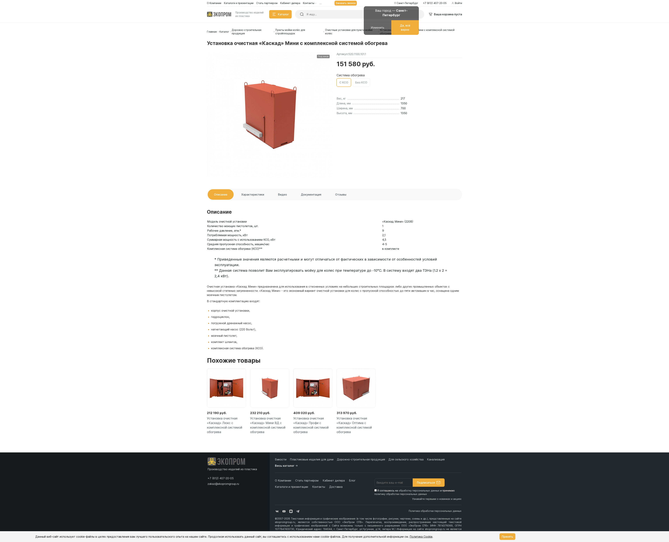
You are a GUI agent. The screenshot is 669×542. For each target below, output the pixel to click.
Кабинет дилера (334, 480)
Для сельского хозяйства (406, 459)
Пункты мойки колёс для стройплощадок (290, 31)
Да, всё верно (405, 27)
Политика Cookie (421, 536)
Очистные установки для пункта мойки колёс (348, 31)
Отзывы (340, 194)
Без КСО (361, 82)
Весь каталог (284, 465)
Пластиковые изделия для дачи (311, 459)
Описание (220, 194)
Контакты (318, 486)
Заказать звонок (346, 3)
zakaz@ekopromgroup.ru (223, 484)
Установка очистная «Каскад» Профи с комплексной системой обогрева (311, 425)
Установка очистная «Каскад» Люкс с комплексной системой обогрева (224, 425)
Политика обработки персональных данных (435, 510)
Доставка (336, 486)
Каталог (224, 31)
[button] (220, 478)
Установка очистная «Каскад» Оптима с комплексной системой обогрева (354, 425)
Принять (507, 536)
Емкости (280, 459)
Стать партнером (306, 480)
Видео (282, 194)
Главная (212, 31)
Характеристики (252, 194)
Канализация (436, 459)
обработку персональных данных (419, 490)
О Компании (283, 480)
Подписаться (426, 482)
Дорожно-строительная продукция (246, 31)
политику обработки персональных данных (400, 494)
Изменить (377, 27)
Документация (311, 194)
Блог (352, 480)
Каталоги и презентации (291, 486)
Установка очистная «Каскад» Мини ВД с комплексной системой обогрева (267, 425)
